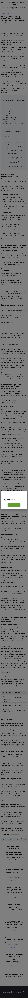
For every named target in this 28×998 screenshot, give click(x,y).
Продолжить (14, 505)
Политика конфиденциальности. (10, 500)
